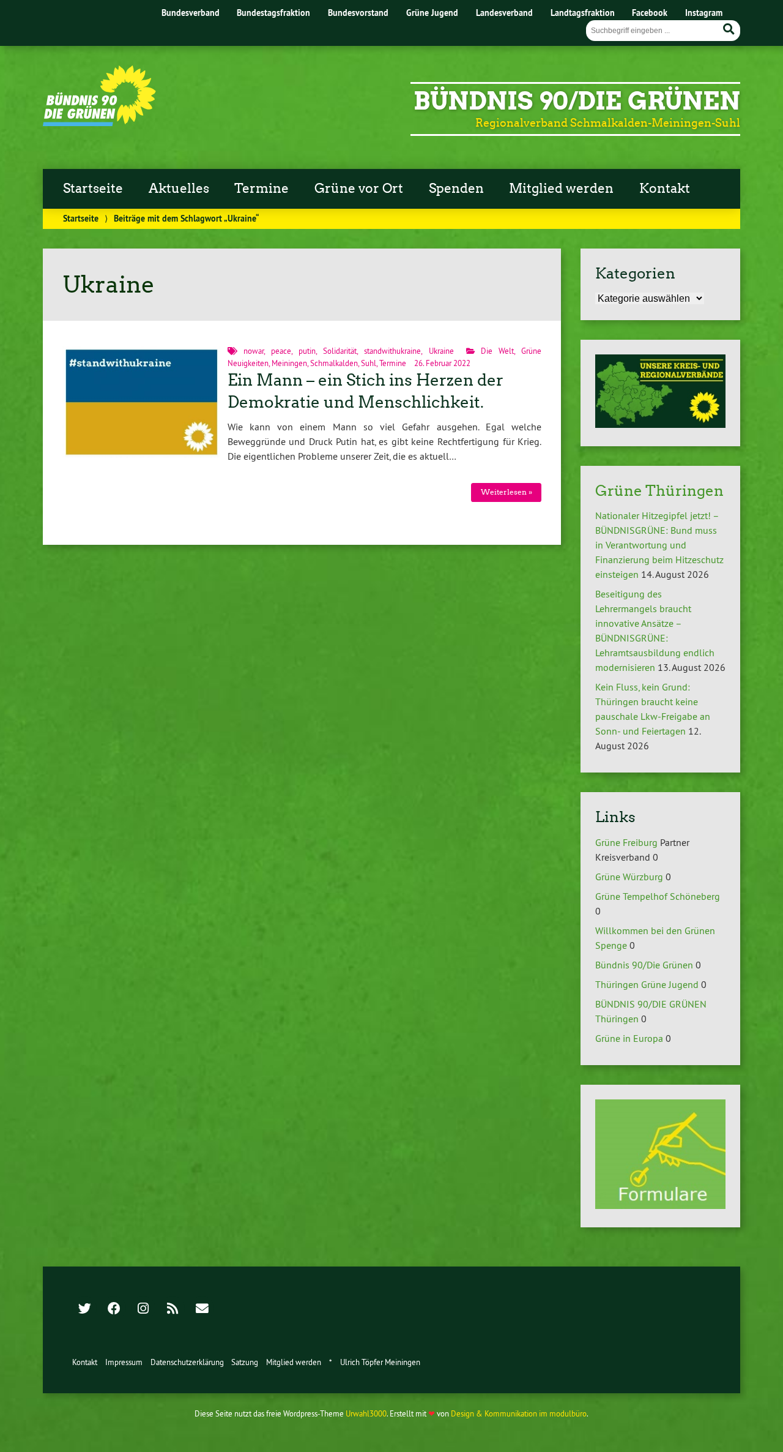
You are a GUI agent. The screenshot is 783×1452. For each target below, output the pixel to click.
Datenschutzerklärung (187, 1362)
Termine (261, 188)
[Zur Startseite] (99, 122)
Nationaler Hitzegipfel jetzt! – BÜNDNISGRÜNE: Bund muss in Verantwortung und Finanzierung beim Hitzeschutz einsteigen (659, 544)
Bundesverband (190, 12)
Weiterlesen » (506, 491)
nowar (253, 351)
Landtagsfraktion (583, 12)
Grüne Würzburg (629, 876)
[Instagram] (143, 1309)
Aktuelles (179, 188)
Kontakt (664, 188)
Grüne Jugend (432, 12)
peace (281, 351)
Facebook (649, 12)
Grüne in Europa (629, 1038)
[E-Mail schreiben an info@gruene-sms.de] (202, 1309)
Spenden (456, 188)
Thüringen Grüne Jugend (647, 984)
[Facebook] (114, 1309)
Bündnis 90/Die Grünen (577, 101)
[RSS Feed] (172, 1309)
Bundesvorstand (358, 12)
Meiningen (289, 363)
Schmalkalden (334, 363)
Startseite (93, 188)
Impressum (124, 1362)
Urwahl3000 (366, 1413)
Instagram (703, 12)
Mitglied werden (561, 188)
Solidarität (340, 351)
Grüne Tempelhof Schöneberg (657, 896)
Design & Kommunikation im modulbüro (519, 1413)
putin (307, 351)
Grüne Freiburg (626, 842)
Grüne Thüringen (659, 491)
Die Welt (497, 351)
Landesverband (504, 12)
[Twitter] (84, 1309)
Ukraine (441, 351)
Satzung (244, 1362)
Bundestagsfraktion (273, 12)
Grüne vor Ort (358, 188)
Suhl (368, 363)
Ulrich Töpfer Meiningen (380, 1362)
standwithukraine (392, 351)
